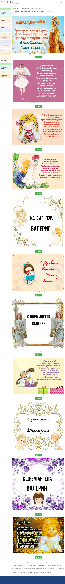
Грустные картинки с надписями (4, 76)
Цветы (2, 50)
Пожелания (3, 20)
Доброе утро (3, 8)
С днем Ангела (3, 37)
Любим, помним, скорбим (4, 68)
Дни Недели (3, 27)
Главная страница (16, 8)
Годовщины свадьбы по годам (5, 42)
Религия (2, 53)
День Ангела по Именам (5, 34)
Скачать (39, 57)
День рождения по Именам (4, 13)
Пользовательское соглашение (7, 577)
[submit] (62, 2)
